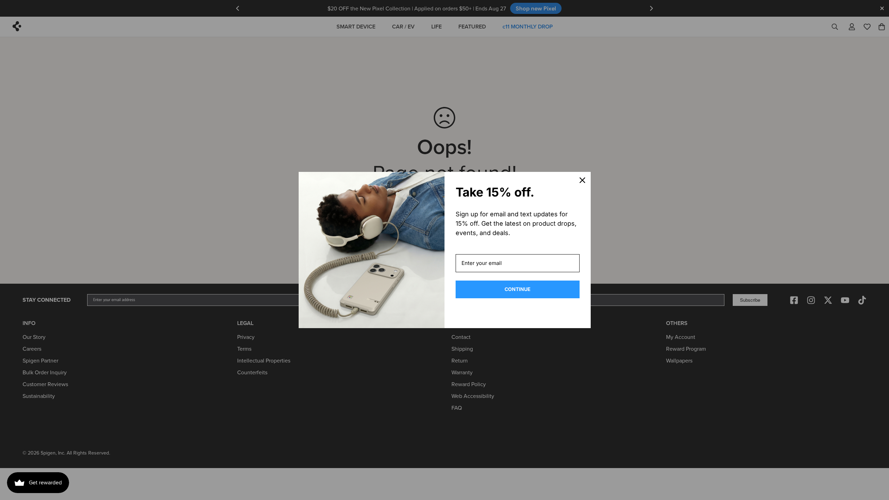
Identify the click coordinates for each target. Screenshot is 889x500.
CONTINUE (518, 289)
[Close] (582, 180)
